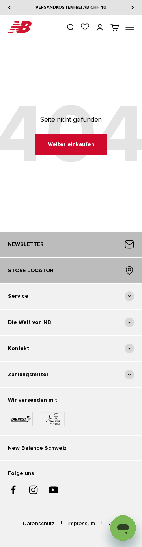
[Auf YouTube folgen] (53, 490)
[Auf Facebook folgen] (13, 490)
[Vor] (132, 7)
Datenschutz (38, 523)
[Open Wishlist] (85, 27)
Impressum (81, 523)
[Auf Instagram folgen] (33, 490)
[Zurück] (9, 7)
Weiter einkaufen (71, 144)
